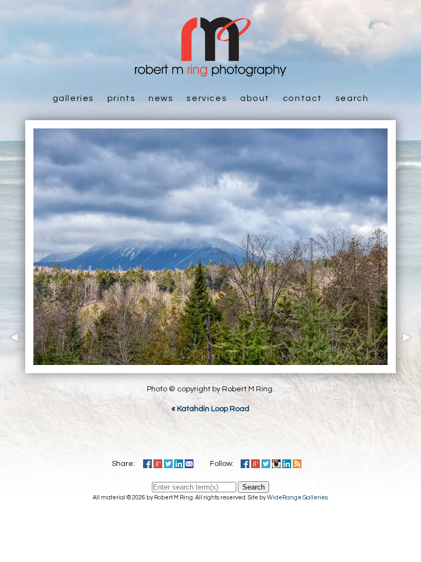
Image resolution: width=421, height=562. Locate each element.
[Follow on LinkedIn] (286, 464)
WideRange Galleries (297, 497)
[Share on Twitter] (168, 464)
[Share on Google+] (157, 464)
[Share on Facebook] (147, 464)
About (255, 98)
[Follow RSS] (297, 464)
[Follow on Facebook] (245, 464)
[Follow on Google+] (255, 464)
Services (206, 98)
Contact (302, 98)
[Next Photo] (408, 368)
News (161, 98)
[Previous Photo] (12, 368)
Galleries (73, 98)
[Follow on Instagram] (276, 464)
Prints (121, 98)
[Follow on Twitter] (265, 464)
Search (352, 98)
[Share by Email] (189, 464)
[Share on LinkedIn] (178, 464)
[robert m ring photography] (210, 71)
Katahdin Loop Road (213, 409)
